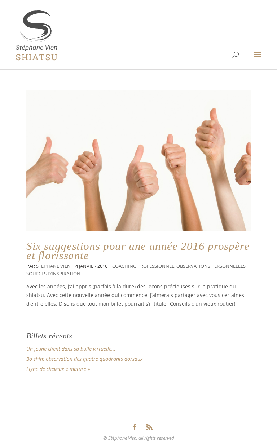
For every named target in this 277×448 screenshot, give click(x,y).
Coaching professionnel (143, 266)
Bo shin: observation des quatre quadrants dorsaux (84, 358)
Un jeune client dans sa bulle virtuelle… (70, 348)
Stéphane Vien (53, 266)
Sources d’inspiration (53, 274)
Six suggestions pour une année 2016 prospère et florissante (137, 251)
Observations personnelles (211, 266)
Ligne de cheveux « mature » (58, 368)
